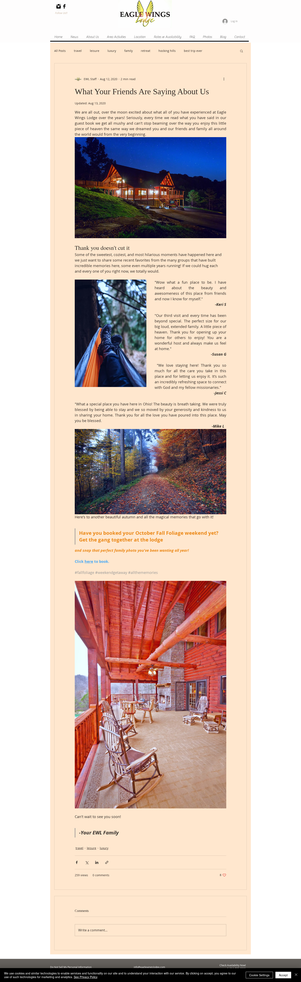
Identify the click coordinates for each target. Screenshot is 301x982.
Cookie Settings (259, 975)
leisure (94, 51)
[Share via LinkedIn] (97, 862)
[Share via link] (107, 862)
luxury (112, 51)
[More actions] (223, 78)
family (128, 51)
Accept (283, 975)
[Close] (296, 975)
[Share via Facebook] (77, 862)
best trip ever (193, 51)
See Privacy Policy (85, 977)
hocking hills (167, 51)
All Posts (60, 51)
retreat (145, 51)
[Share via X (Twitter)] (87, 862)
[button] (241, 50)
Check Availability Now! (233, 965)
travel (78, 51)
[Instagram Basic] (58, 6)
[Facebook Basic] (64, 6)
